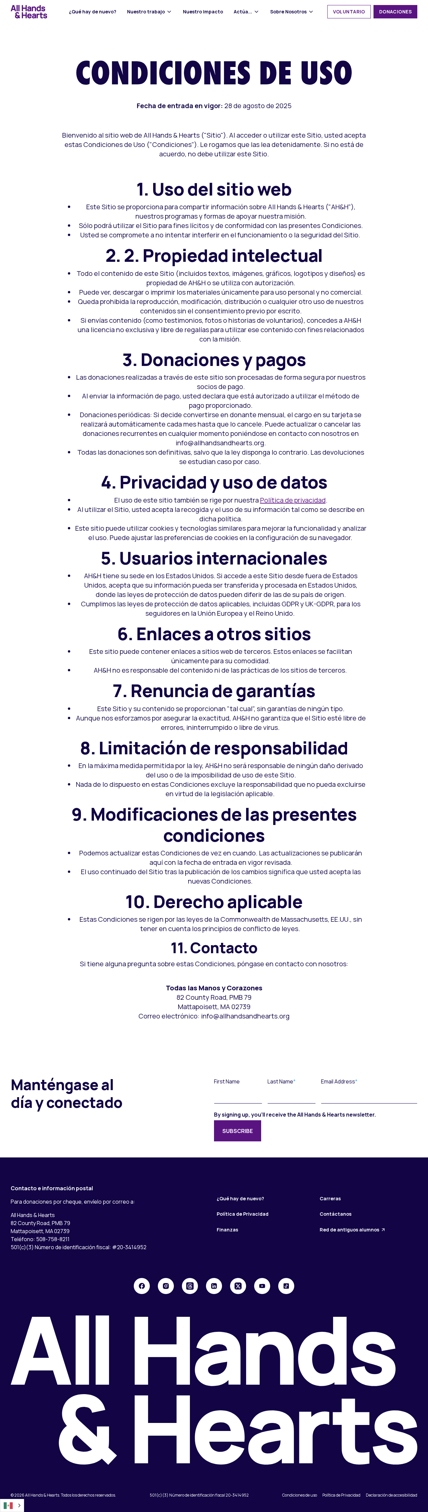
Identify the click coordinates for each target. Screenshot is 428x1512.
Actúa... (243, 11)
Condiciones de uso (299, 1495)
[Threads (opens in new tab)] (190, 1286)
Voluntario (349, 11)
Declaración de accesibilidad (391, 1495)
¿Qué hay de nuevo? (92, 11)
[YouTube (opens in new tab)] (262, 1286)
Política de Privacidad (243, 1214)
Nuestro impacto (203, 11)
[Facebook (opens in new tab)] (142, 1286)
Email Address (338, 1081)
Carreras (330, 1198)
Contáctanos (335, 1214)
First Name (227, 1081)
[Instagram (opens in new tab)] (166, 1286)
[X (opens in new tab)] (238, 1286)
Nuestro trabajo (146, 11)
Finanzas (227, 1229)
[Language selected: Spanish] (12, 1505)
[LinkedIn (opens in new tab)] (214, 1286)
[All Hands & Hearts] (29, 11)
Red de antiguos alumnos (349, 1229)
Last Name (280, 1081)
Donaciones (395, 11)
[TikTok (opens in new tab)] (286, 1286)
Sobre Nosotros (288, 11)
